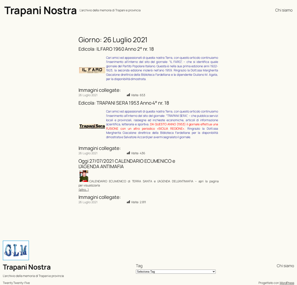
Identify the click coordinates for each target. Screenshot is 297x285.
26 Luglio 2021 (88, 95)
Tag (139, 265)
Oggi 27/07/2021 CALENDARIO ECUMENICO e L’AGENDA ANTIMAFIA (126, 163)
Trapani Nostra (40, 10)
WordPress (287, 283)
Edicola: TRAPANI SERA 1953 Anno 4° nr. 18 (123, 103)
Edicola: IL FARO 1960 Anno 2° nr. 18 (116, 49)
